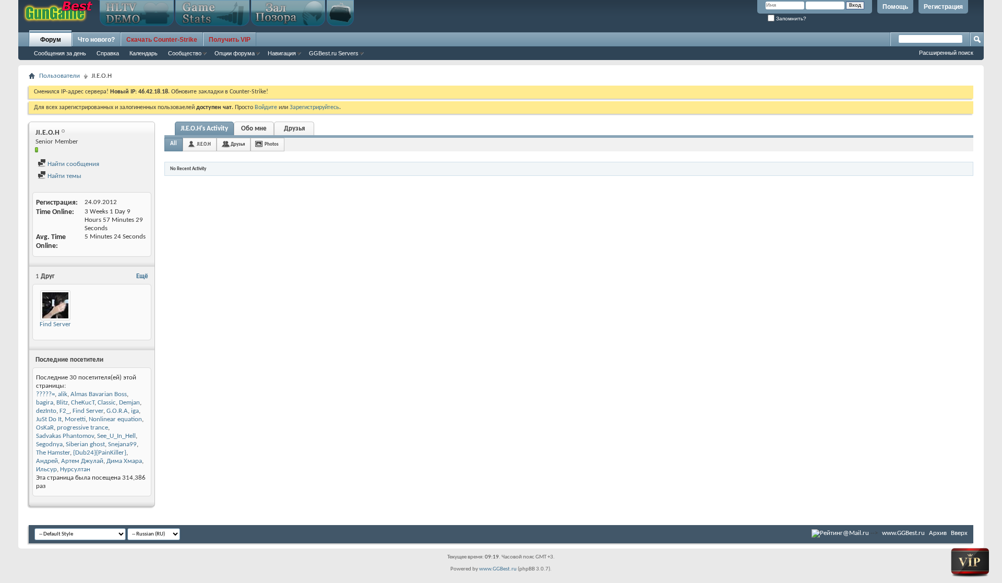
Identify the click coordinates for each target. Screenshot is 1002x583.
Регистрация (943, 6)
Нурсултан (75, 469)
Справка (108, 53)
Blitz (62, 402)
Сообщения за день (60, 53)
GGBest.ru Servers (334, 53)
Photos (272, 144)
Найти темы (63, 176)
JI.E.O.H (204, 144)
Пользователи (59, 76)
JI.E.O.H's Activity (204, 128)
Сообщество (184, 53)
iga (135, 411)
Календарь (143, 53)
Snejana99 (122, 444)
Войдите (266, 107)
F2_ (64, 411)
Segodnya (49, 444)
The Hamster (53, 452)
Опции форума (234, 53)
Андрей (47, 461)
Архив (938, 533)
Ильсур (46, 469)
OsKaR (45, 427)
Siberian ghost (85, 444)
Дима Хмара (124, 461)
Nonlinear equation (115, 419)
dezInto (46, 411)
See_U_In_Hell (116, 436)
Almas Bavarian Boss (98, 394)
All (173, 144)
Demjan (129, 402)
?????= (45, 394)
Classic (107, 402)
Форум (50, 39)
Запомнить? (790, 18)
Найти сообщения (72, 164)
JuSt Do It (49, 419)
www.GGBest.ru (903, 533)
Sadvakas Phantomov (65, 436)
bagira (44, 402)
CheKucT (82, 402)
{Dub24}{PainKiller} (99, 452)
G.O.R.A (117, 411)
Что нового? (96, 39)
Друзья (294, 128)
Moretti (75, 419)
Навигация (282, 53)
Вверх (959, 533)
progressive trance (82, 427)
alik (62, 394)
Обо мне (254, 128)
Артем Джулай (82, 461)
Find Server (55, 324)
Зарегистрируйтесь (314, 107)
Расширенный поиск (946, 53)
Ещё (142, 276)
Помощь (895, 6)
